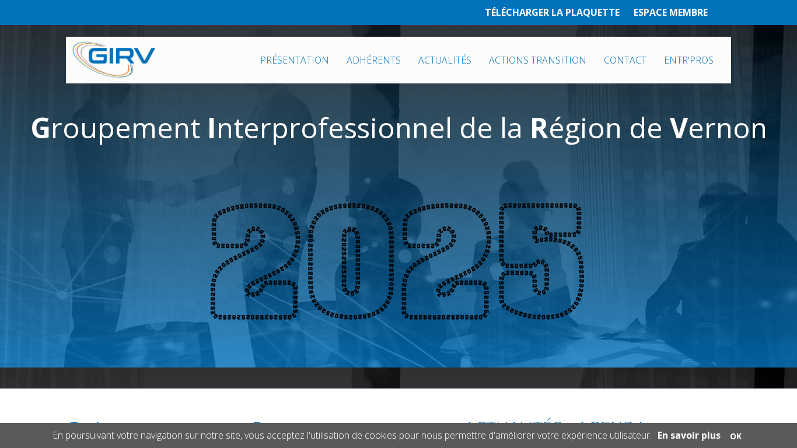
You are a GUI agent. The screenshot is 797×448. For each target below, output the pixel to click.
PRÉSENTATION (294, 60)
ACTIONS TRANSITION (537, 60)
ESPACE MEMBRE (671, 12)
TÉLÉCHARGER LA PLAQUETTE (552, 12)
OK (736, 436)
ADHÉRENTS (374, 60)
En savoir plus (689, 435)
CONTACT (625, 60)
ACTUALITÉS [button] (444, 60)
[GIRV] (114, 60)
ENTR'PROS (689, 60)
